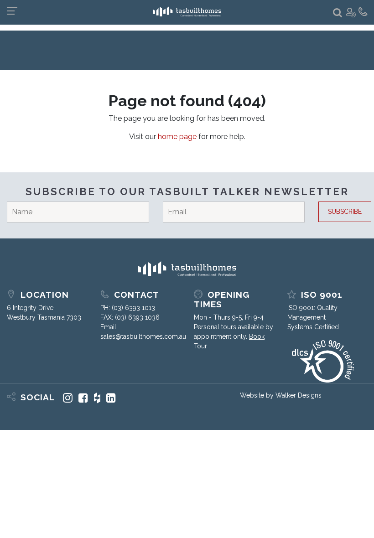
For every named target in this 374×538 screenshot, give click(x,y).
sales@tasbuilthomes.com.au (143, 336)
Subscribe (345, 211)
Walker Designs (298, 395)
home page (177, 136)
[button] (337, 13)
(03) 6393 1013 (133, 307)
